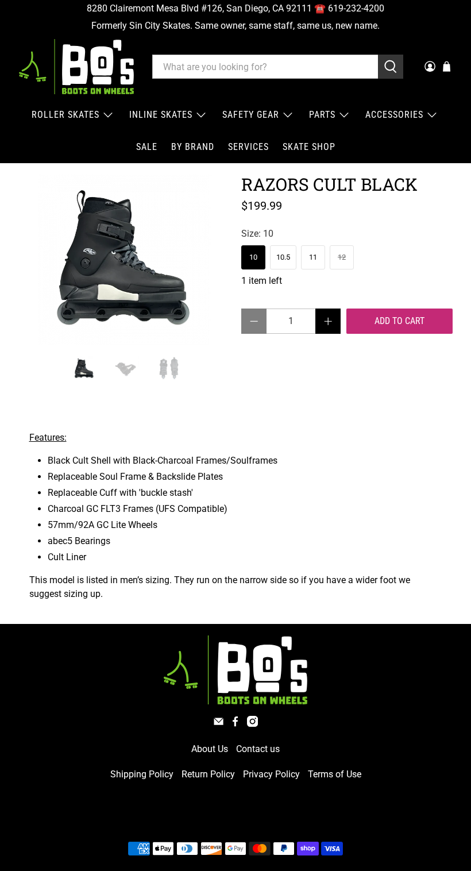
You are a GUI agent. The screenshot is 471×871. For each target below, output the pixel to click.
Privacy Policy (271, 774)
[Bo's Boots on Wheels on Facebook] (235, 723)
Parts (322, 114)
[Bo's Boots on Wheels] (76, 66)
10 (253, 257)
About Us (209, 748)
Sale (146, 146)
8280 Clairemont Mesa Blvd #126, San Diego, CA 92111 (199, 8)
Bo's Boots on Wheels (214, 821)
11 (313, 257)
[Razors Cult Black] (124, 260)
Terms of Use (334, 774)
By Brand (192, 146)
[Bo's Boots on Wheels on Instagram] (252, 723)
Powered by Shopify (285, 821)
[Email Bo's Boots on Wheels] (218, 723)
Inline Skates (160, 114)
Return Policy (208, 774)
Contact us (258, 748)
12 (342, 257)
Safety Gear (250, 114)
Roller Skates (65, 114)
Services (248, 146)
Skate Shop (309, 146)
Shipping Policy (141, 774)
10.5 (283, 257)
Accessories (394, 114)
